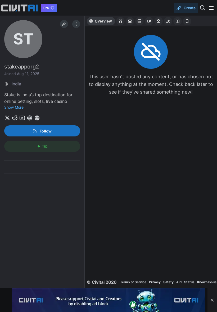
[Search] (202, 8)
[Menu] (211, 8)
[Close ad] (212, 300)
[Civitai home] (19, 8)
